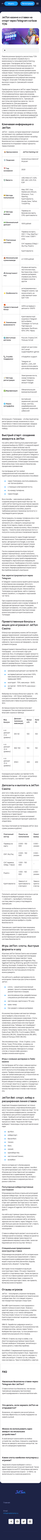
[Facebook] (17, 1521)
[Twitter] (23, 1521)
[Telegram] (11, 1521)
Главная (6, 1502)
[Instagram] (29, 1521)
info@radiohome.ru (10, 1513)
